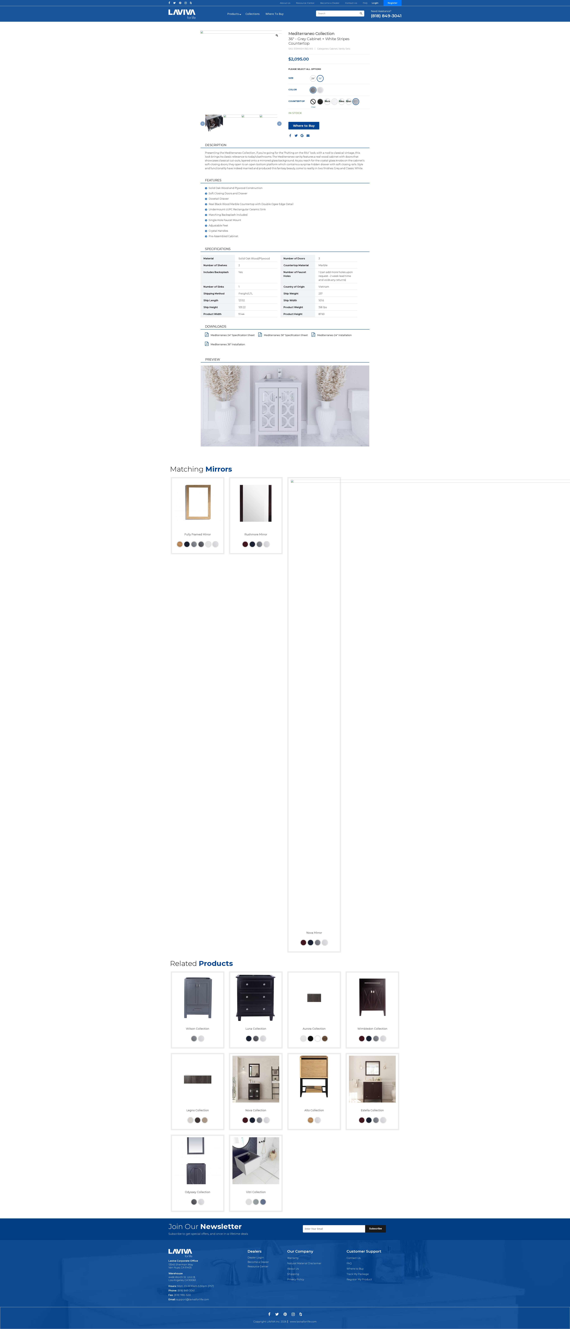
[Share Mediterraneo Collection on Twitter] (296, 135)
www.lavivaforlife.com (303, 1321)
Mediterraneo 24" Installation (334, 335)
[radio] (313, 78)
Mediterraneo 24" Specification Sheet (232, 335)
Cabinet (334, 48)
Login (375, 3)
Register (392, 3)
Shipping (293, 1274)
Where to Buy (304, 126)
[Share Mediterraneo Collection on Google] (302, 135)
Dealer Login (256, 1257)
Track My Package (358, 1274)
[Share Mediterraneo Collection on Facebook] (290, 135)
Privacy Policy (295, 1279)
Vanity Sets (344, 48)
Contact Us (351, 3)
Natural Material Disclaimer (304, 1263)
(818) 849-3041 (186, 1290)
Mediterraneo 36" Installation (227, 344)
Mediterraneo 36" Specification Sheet (285, 335)
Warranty (293, 1258)
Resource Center (305, 3)
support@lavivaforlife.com (192, 1299)
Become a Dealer (329, 3)
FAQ (365, 3)
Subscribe (375, 1228)
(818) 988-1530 (182, 1295)
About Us (285, 3)
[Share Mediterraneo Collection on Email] (308, 135)
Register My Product (359, 1279)
